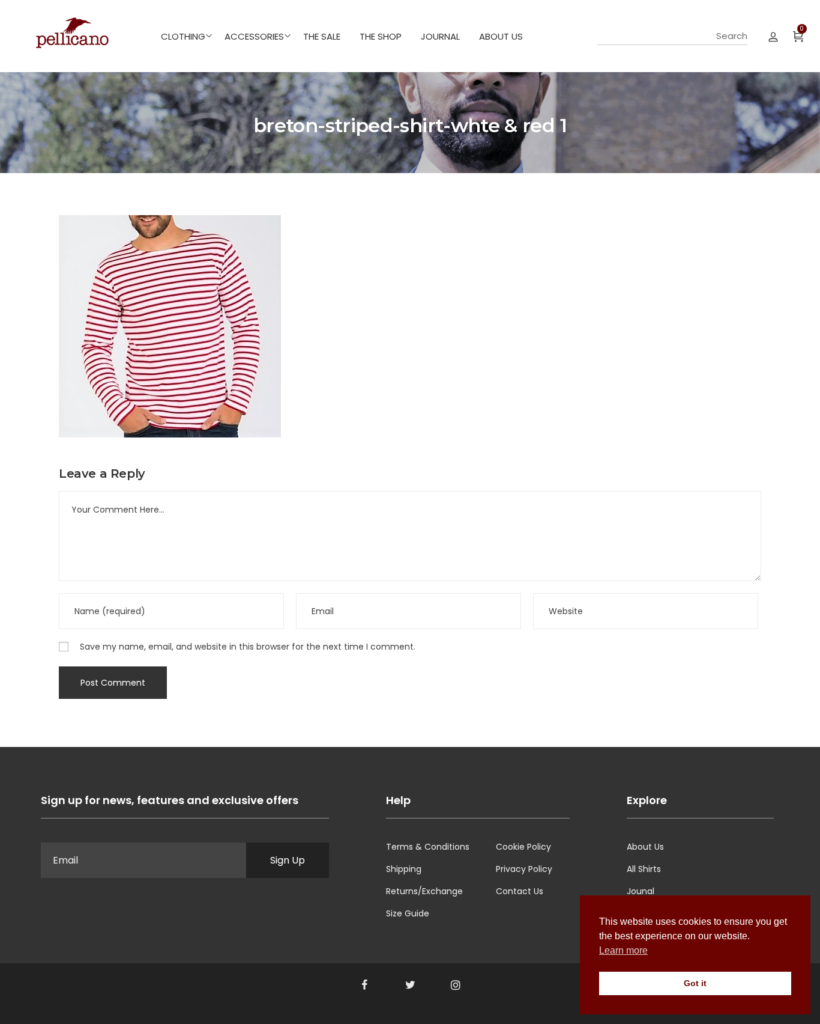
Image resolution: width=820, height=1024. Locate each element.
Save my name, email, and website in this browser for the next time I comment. (247, 647)
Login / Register (773, 36)
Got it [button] (695, 983)
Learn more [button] (623, 950)
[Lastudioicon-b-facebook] (364, 985)
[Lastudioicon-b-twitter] (410, 985)
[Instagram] (455, 985)
